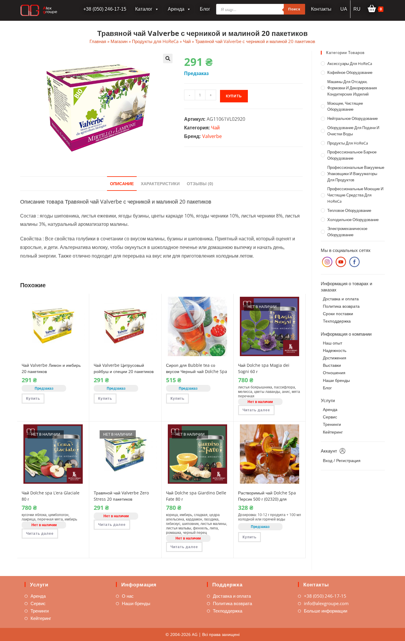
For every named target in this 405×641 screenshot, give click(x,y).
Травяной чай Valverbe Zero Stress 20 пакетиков (121, 496)
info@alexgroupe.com (326, 603)
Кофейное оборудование (349, 72)
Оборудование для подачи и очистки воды (353, 131)
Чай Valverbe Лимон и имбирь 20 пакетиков (51, 368)
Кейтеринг (333, 432)
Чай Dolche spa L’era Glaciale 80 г (50, 496)
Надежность (334, 350)
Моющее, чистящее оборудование (345, 106)
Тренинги (332, 424)
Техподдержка (337, 321)
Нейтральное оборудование (352, 118)
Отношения (334, 372)
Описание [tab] (122, 183)
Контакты (321, 9)
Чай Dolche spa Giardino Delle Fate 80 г (196, 496)
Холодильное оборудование (353, 219)
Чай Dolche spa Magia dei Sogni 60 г (263, 368)
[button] (168, 58)
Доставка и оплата (341, 299)
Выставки (332, 365)
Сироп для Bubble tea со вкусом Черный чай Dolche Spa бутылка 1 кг (196, 371)
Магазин (119, 41)
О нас (128, 596)
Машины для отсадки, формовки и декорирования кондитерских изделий (352, 88)
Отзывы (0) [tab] (200, 183)
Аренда (176, 9)
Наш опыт (332, 343)
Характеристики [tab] (160, 183)
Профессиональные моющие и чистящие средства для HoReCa (355, 195)
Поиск (294, 9)
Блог (205, 9)
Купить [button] (33, 398)
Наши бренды (336, 380)
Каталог (143, 9)
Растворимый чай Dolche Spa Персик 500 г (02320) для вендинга (267, 499)
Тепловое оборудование (349, 210)
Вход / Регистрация (342, 460)
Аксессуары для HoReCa (349, 63)
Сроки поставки (338, 313)
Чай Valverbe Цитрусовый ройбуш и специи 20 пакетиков (124, 368)
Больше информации (325, 611)
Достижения (334, 358)
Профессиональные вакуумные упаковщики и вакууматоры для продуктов (355, 174)
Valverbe (212, 136)
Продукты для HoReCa (155, 41)
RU (357, 9)
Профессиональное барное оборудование (352, 155)
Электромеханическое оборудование (347, 231)
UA (343, 9)
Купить (234, 96)
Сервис (330, 417)
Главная (98, 41)
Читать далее (256, 409)
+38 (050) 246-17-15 (325, 596)
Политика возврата (341, 306)
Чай (187, 41)
